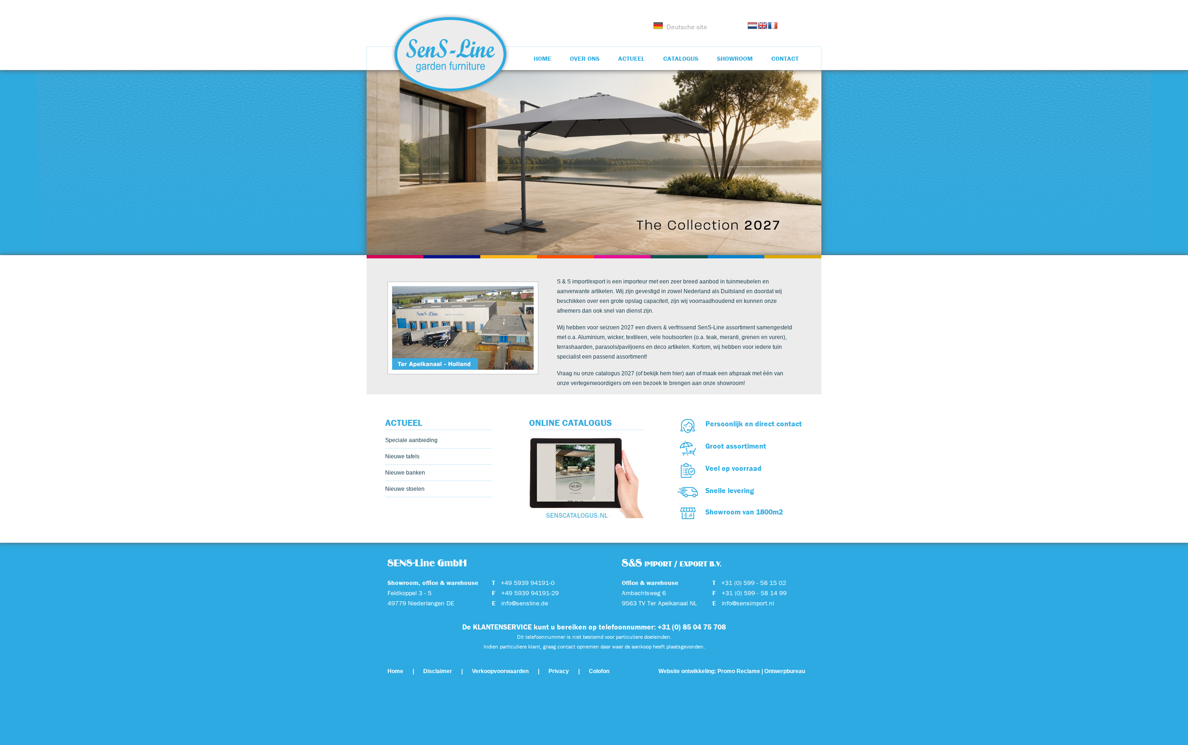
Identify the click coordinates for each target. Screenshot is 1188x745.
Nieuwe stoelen (405, 489)
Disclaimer (437, 671)
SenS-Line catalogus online (587, 475)
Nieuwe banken (405, 472)
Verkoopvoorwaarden (500, 671)
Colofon (599, 671)
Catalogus (680, 58)
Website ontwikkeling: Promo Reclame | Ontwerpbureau (732, 671)
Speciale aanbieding (411, 440)
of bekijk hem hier (660, 373)
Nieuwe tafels (402, 456)
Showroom (735, 58)
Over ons (585, 58)
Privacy (559, 671)
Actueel (631, 58)
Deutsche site (686, 26)
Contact (785, 58)
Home (542, 58)
